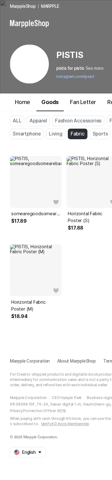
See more (95, 68)
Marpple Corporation (30, 361)
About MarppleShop (76, 361)
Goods (50, 102)
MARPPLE (50, 6)
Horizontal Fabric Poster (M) (28, 305)
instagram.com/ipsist (75, 76)
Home (22, 102)
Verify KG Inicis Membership (65, 424)
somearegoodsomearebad (35, 213)
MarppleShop (23, 6)
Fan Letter (83, 102)
